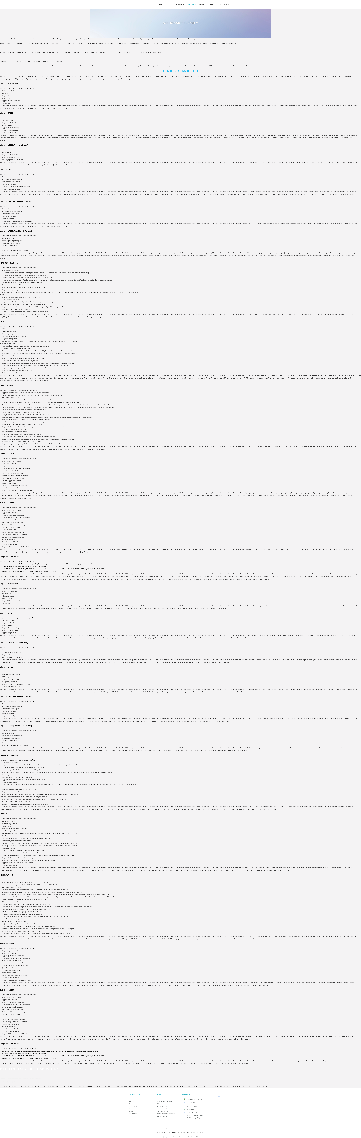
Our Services (133, 1106)
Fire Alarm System (162, 1106)
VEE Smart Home (162, 1116)
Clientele (131, 1108)
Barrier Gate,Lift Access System (166, 1113)
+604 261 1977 (191, 1103)
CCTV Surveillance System (165, 1101)
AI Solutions (160, 1104)
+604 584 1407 (191, 1109)
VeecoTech (201, 1132)
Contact (131, 1111)
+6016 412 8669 (192, 1106)
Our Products (133, 1104)
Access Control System (163, 1108)
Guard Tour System (162, 1111)
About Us (131, 1101)
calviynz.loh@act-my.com (194, 1099)
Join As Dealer (133, 1113)
